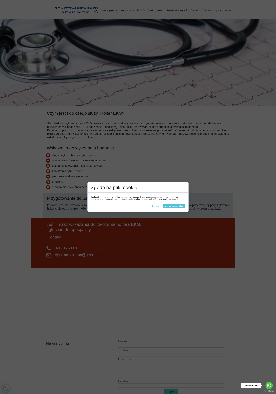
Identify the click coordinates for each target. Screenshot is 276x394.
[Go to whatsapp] (269, 385)
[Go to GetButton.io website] (269, 391)
